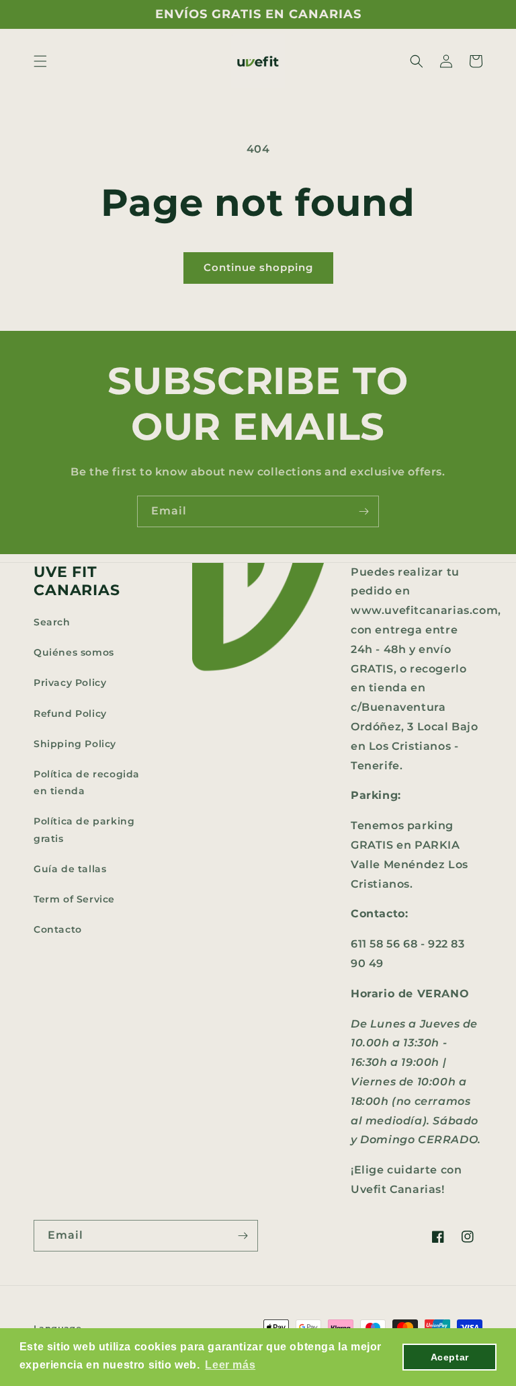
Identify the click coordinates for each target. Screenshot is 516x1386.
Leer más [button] (230, 1365)
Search (52, 622)
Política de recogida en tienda (87, 782)
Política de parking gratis (84, 829)
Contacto (58, 929)
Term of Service (74, 899)
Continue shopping (258, 267)
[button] (40, 61)
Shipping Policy (75, 744)
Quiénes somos (74, 652)
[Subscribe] (363, 511)
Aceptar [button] (450, 1357)
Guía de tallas (70, 869)
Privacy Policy (70, 683)
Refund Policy (70, 713)
